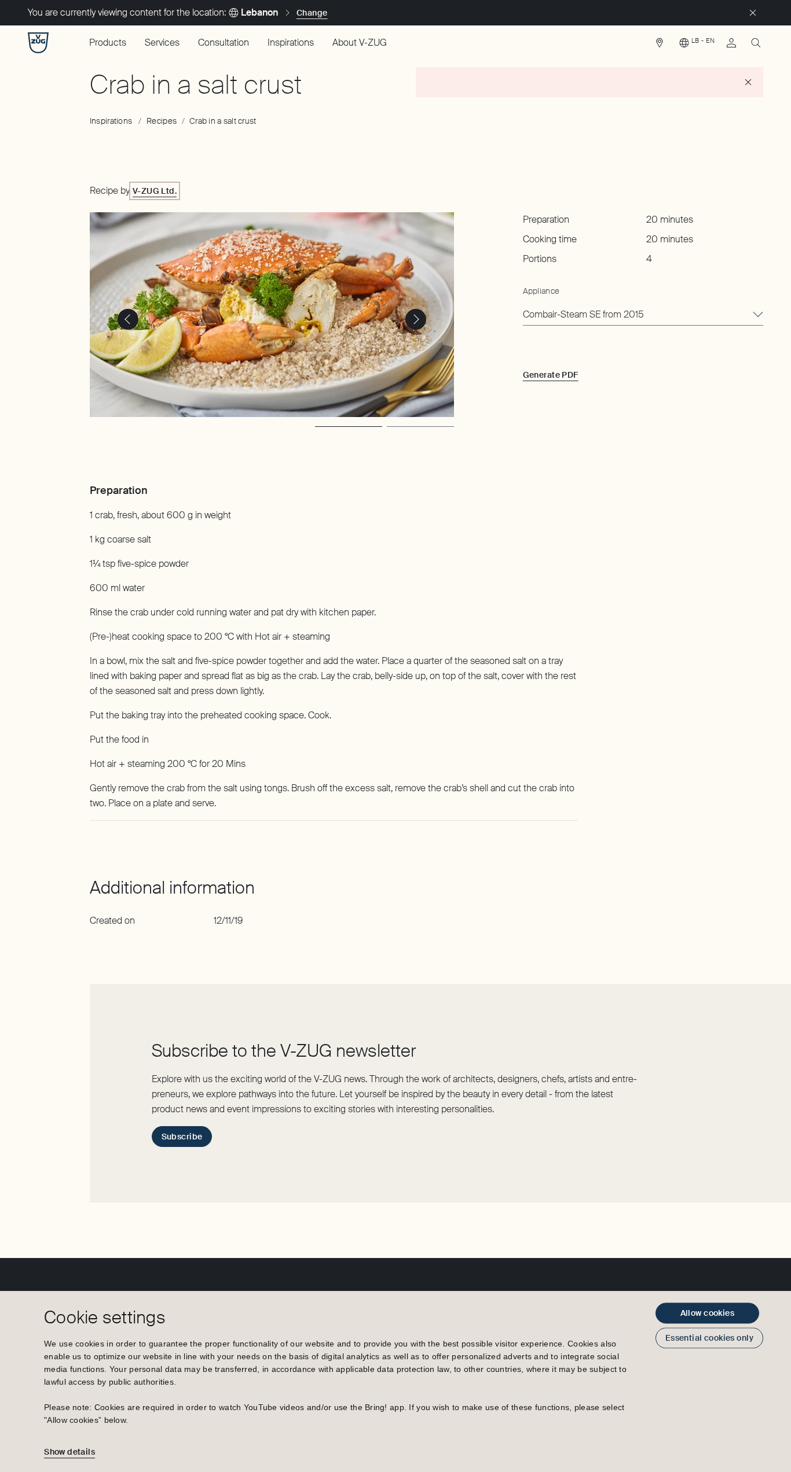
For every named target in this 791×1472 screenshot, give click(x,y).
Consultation (223, 42)
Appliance (541, 291)
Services (162, 42)
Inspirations (291, 42)
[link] (659, 45)
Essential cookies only (709, 1338)
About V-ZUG (359, 42)
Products (107, 42)
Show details (69, 1452)
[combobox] (643, 315)
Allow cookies (707, 1313)
